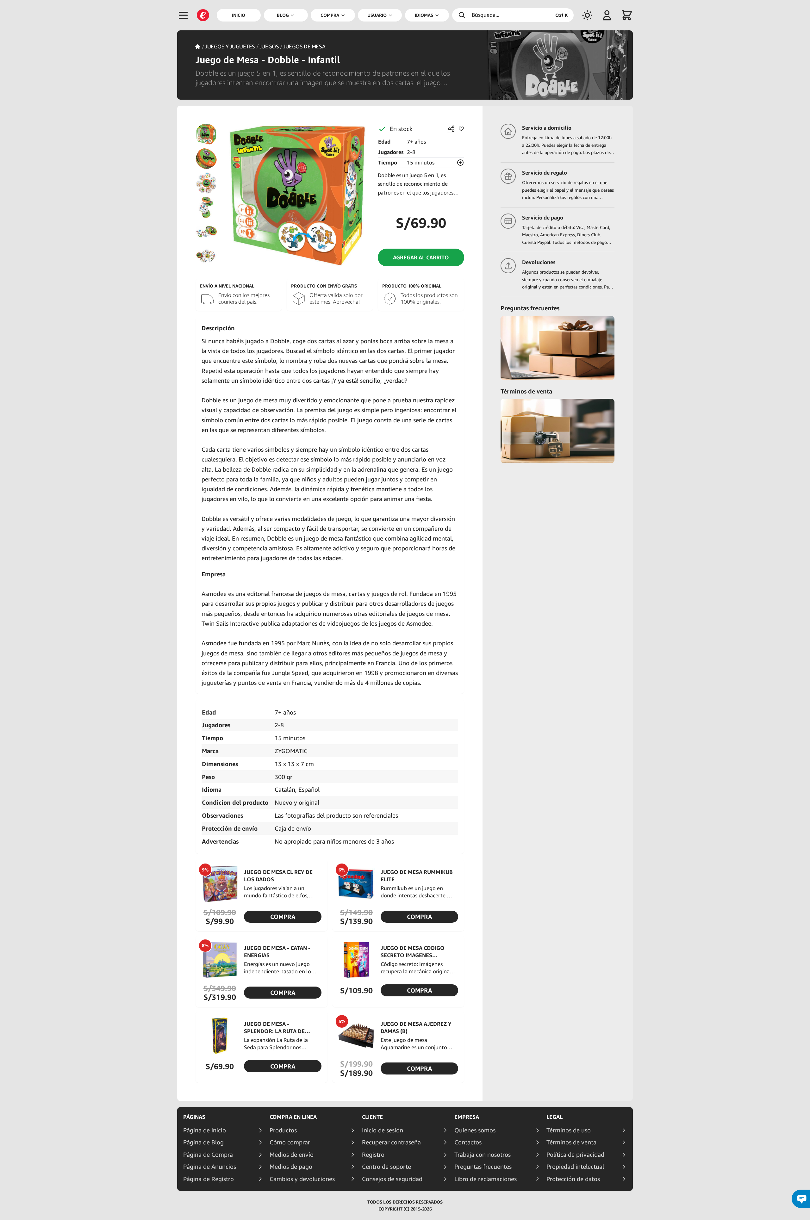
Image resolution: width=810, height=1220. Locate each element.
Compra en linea (293, 1117)
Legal (554, 1117)
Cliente (372, 1117)
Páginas (194, 1117)
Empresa (466, 1117)
